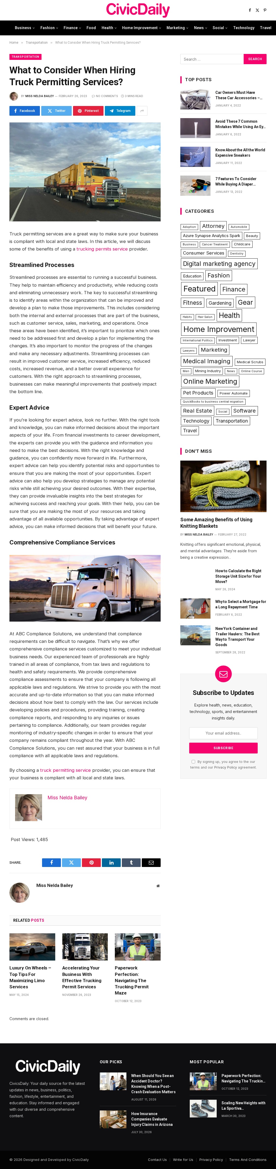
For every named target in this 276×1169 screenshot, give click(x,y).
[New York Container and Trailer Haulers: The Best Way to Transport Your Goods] (195, 635)
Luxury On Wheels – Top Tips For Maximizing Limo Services (30, 977)
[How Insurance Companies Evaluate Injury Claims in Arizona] (113, 1119)
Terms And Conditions (248, 1159)
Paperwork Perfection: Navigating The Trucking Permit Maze (132, 980)
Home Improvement (140, 28)
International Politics (198, 340)
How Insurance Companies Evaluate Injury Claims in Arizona (152, 1119)
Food (91, 28)
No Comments (107, 96)
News (199, 28)
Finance (71, 28)
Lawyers (189, 350)
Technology (243, 28)
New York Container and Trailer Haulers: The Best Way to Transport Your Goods (237, 636)
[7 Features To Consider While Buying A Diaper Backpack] (195, 186)
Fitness (192, 302)
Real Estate (197, 410)
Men (186, 371)
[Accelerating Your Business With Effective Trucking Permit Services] (85, 947)
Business (23, 28)
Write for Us (183, 1159)
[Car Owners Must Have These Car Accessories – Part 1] (195, 99)
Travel (265, 28)
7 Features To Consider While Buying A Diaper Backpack (236, 182)
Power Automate (234, 393)
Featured (199, 288)
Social (218, 28)
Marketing (176, 28)
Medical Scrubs (250, 362)
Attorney (213, 225)
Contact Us (157, 1159)
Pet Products (198, 393)
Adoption (189, 227)
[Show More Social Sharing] (142, 111)
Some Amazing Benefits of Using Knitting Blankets (216, 523)
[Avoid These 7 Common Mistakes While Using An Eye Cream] (195, 128)
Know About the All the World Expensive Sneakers (240, 152)
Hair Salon (205, 317)
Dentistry (236, 253)
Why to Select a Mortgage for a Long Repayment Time (240, 604)
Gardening (220, 303)
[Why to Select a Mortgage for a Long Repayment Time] (195, 608)
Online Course (251, 371)
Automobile (239, 227)
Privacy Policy (225, 767)
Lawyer (249, 340)
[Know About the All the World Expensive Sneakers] (195, 157)
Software (244, 410)
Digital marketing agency (219, 264)
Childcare (242, 244)
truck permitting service (65, 770)
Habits (187, 317)
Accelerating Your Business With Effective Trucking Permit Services (81, 977)
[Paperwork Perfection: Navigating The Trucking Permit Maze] (138, 947)
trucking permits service (102, 249)
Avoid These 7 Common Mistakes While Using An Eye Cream (240, 124)
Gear (245, 302)
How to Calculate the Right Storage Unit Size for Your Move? (238, 576)
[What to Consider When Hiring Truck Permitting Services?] (85, 171)
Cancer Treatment (215, 244)
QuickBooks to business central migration (213, 401)
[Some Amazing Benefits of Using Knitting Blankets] (223, 486)
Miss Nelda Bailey (39, 96)
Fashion (47, 28)
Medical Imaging (206, 361)
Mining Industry (208, 371)
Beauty (252, 236)
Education (192, 276)
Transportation (25, 56)
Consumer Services (203, 253)
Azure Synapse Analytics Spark (211, 235)
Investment (228, 340)
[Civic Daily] (138, 10)
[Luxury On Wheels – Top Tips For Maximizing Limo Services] (32, 947)
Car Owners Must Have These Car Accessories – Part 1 (237, 95)
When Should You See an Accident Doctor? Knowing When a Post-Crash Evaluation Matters (153, 1084)
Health (107, 28)
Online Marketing (210, 381)
